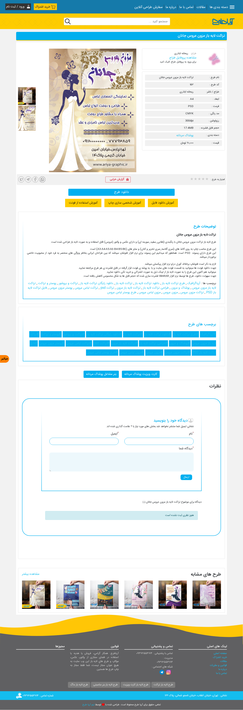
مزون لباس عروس (149, 292)
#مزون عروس (154, 352)
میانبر (4, 358)
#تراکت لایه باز (133, 334)
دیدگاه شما (186, 448)
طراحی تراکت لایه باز (155, 288)
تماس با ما (186, 7)
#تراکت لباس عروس (79, 343)
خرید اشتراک (42, 6)
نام (191, 434)
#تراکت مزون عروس (177, 352)
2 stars (195, 179)
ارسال (186, 477)
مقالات (200, 7)
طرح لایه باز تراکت (163, 684)
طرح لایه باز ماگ (79, 684)
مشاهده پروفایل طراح (182, 57)
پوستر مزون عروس (60, 288)
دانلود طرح (121, 192)
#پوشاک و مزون (180, 343)
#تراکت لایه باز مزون (124, 343)
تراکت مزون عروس (191, 292)
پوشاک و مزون (180, 288)
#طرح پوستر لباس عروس (102, 352)
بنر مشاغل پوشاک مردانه (101, 374)
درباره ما (171, 7)
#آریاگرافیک (207, 334)
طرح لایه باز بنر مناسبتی (105, 684)
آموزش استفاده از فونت (83, 202)
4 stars (203, 179)
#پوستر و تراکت (51, 334)
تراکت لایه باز (123, 283)
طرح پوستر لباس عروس (121, 292)
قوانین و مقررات (218, 665)
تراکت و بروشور (68, 283)
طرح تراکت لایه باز (173, 283)
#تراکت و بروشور (73, 334)
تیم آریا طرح (88, 705)
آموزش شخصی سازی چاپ (124, 202)
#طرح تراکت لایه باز (185, 334)
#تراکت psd (101, 343)
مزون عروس (170, 292)
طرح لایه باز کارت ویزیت (135, 684)
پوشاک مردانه (184, 135)
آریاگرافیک (193, 283)
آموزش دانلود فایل (163, 202)
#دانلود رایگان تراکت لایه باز (104, 334)
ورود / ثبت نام (15, 6)
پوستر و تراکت (46, 283)
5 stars (207, 179)
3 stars (199, 179)
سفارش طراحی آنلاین (148, 7)
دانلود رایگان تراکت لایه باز (96, 283)
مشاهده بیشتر (30, 574)
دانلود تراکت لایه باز (146, 283)
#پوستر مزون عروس (51, 343)
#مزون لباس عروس (132, 352)
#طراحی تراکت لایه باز (153, 343)
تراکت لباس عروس (86, 288)
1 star (191, 179)
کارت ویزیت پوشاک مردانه (140, 374)
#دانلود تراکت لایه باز (157, 334)
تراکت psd (106, 288)
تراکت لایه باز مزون (128, 288)
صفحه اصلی (220, 653)
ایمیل (115, 434)
